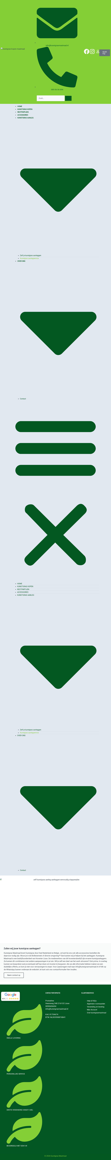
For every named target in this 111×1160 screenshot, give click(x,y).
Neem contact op (13, 975)
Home (19, 106)
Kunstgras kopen (24, 109)
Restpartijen (23, 112)
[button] (55, 491)
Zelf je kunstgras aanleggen (30, 255)
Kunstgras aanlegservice (29, 258)
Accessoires (22, 115)
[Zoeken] (68, 98)
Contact (23, 399)
